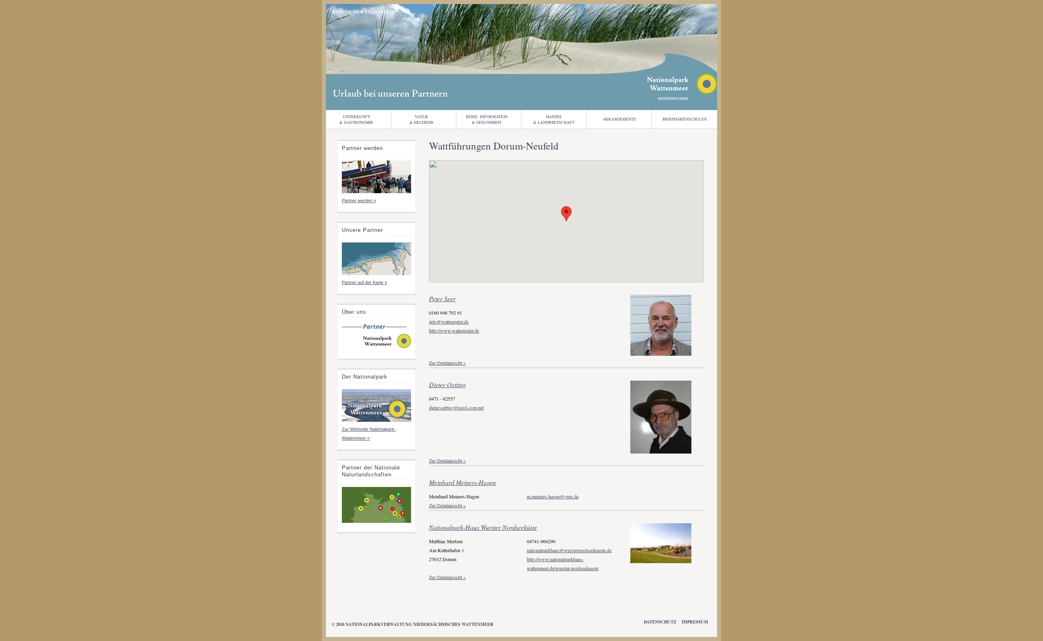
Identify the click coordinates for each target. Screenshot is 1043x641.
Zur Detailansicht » (447, 362)
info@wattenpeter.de (449, 321)
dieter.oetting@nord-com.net (456, 407)
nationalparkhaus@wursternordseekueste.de (569, 550)
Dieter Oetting (447, 384)
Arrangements (619, 119)
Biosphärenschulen (684, 119)
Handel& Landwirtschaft (553, 119)
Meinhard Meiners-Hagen (462, 482)
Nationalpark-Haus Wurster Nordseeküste (483, 527)
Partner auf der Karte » (364, 282)
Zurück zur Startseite (364, 12)
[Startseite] (376, 347)
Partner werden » (359, 200)
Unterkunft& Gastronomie (356, 119)
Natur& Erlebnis (421, 119)
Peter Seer (442, 298)
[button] (566, 213)
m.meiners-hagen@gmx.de (553, 496)
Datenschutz (660, 622)
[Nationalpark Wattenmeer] (682, 97)
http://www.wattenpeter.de (454, 330)
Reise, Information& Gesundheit (487, 119)
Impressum (695, 622)
